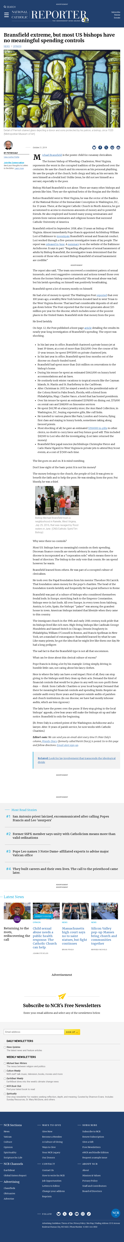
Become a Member (52, 1136)
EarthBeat (9, 1170)
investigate (63, 236)
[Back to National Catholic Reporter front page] (50, 16)
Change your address (53, 1191)
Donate (117, 18)
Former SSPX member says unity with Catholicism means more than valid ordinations (64, 836)
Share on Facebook (100, 147)
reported (102, 295)
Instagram (83, 1214)
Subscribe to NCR (91, 1131)
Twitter (65, 1214)
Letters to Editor (51, 1186)
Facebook (71, 1214)
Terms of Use (67, 1223)
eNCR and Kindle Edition (95, 1152)
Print (118, 147)
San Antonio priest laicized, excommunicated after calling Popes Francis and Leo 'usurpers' (61, 818)
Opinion (17, 46)
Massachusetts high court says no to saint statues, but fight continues (74, 936)
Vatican (8, 1136)
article (88, 327)
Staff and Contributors (94, 1186)
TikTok (89, 1214)
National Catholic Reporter (115, 1213)
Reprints (47, 1196)
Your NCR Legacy (51, 1152)
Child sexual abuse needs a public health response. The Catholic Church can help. (45, 938)
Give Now (47, 1131)
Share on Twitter (106, 147)
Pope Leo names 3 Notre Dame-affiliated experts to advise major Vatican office (61, 853)
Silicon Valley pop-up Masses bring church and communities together (104, 936)
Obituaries (9, 1193)
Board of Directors (92, 1191)
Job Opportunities (51, 1180)
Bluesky (58, 1214)
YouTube (77, 1214)
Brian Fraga (68, 950)
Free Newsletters (91, 1147)
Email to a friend (112, 147)
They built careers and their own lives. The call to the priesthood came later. (65, 870)
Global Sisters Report (15, 1175)
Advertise (9, 1198)
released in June (55, 244)
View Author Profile (11, 157)
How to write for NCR (53, 1175)
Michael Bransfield (52, 154)
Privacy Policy (90, 1180)
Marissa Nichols (99, 950)
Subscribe (115, 12)
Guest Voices (43, 916)
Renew (117, 15)
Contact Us (48, 1170)
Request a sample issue (94, 1157)
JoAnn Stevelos (40, 953)
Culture (8, 1142)
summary (73, 244)
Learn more (19, 168)
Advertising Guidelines (51, 1223)
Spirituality (10, 1152)
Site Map (90, 1223)
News (7, 46)
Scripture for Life (13, 1157)
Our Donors (48, 1157)
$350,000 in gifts (97, 428)
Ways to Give (49, 1147)
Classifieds (9, 1188)
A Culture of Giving (52, 1142)
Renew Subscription (93, 1136)
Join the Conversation (14, 162)
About (85, 1170)
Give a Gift (87, 1142)
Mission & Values (91, 1175)
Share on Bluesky (94, 147)
